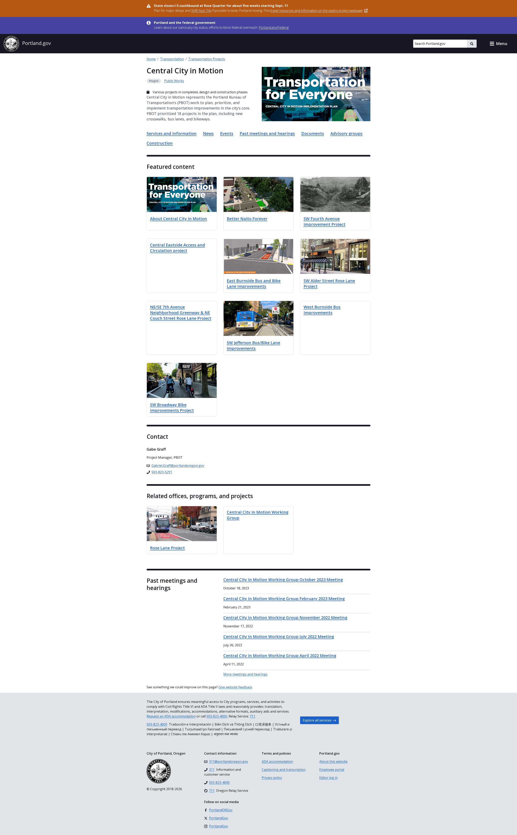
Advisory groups (346, 133)
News (208, 133)
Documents (312, 133)
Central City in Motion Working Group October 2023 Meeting (283, 579)
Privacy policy (272, 777)
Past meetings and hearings (267, 133)
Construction (160, 143)
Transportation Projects (206, 59)
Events (226, 133)
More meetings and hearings (245, 674)
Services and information (172, 133)
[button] (498, 43)
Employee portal (331, 769)
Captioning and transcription (284, 769)
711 (252, 716)
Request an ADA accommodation (171, 716)
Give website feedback (235, 687)
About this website (333, 761)
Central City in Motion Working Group (257, 515)
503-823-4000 (216, 716)
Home (151, 59)
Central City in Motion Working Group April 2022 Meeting (279, 655)
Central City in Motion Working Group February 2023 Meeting (284, 598)
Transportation (172, 59)
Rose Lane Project (167, 548)
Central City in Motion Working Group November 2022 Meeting (285, 617)
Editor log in (328, 777)
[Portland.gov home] (27, 44)
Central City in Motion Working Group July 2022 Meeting (278, 636)
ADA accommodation (277, 761)
